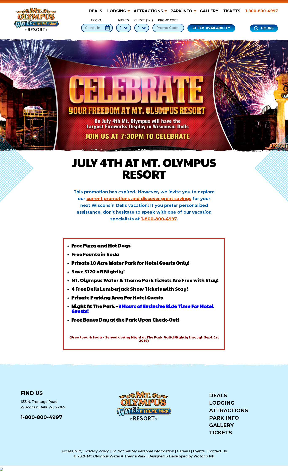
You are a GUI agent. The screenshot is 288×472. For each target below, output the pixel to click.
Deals (95, 11)
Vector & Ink (204, 456)
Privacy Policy (97, 451)
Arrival (97, 20)
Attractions (148, 11)
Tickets (231, 11)
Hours (267, 28)
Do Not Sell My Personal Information (143, 451)
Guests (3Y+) (141, 20)
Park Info (181, 11)
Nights (123, 20)
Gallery (209, 11)
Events (199, 451)
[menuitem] (97, 11)
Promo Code (168, 20)
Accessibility (71, 451)
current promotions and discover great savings (138, 198)
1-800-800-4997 (261, 11)
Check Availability (211, 28)
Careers (183, 451)
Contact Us (217, 451)
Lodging (116, 11)
